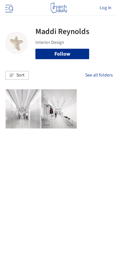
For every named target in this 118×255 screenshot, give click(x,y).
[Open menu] (8, 7)
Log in (105, 8)
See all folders (99, 75)
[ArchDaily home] (58, 8)
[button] (17, 75)
